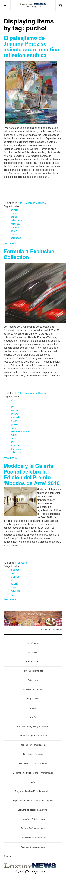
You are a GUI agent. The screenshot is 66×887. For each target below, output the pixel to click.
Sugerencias (33, 698)
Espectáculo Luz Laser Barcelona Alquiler (33, 800)
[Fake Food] (33, 618)
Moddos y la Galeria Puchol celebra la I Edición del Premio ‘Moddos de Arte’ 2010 (32, 474)
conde (14, 217)
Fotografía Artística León (33, 818)
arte (13, 400)
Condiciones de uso (33, 689)
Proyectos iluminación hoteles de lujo (33, 791)
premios (15, 576)
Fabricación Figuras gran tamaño (33, 726)
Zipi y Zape (33, 716)
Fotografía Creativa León (33, 828)
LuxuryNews (33, 642)
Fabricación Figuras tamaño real (33, 735)
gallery (14, 414)
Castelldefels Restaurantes (33, 837)
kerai (33, 781)
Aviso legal (33, 679)
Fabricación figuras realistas (33, 744)
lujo (12, 403)
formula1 (15, 445)
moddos (15, 569)
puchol (14, 213)
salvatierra (16, 220)
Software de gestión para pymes (33, 809)
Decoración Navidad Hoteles (33, 763)
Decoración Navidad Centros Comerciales (33, 772)
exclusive (16, 448)
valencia (15, 224)
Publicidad (33, 652)
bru (12, 442)
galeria (14, 210)
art (12, 407)
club (13, 573)
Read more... (11, 243)
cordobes (16, 237)
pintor (14, 234)
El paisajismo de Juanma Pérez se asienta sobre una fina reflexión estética (31, 46)
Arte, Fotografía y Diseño (32, 203)
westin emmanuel (20, 431)
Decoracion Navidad (33, 753)
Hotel (13, 428)
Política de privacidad (33, 670)
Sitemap (7, 855)
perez (14, 230)
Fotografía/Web (33, 661)
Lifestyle (22, 562)
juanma (15, 227)
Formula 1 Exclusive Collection (29, 254)
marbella (15, 417)
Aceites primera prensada (33, 846)
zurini (14, 435)
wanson (15, 410)
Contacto (33, 707)
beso (13, 438)
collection (16, 452)
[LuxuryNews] (33, 5)
